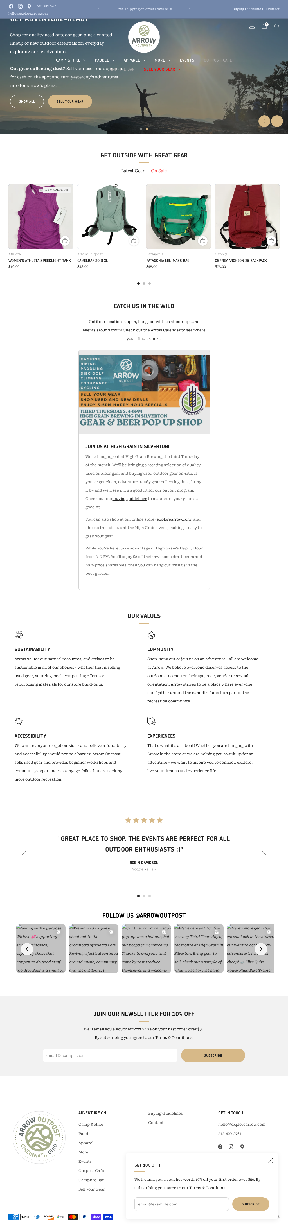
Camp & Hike (68, 60)
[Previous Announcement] (98, 9)
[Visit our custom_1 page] (29, 6)
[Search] (277, 26)
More (160, 60)
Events (187, 60)
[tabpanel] (144, 234)
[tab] (138, 283)
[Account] (252, 26)
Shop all (27, 101)
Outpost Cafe (218, 60)
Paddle (102, 60)
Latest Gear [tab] (133, 170)
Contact (273, 9)
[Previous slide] (264, 121)
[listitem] (144, 9)
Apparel (132, 60)
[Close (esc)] (270, 1160)
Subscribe (251, 1204)
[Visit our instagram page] (20, 6)
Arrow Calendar (166, 330)
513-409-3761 (47, 6)
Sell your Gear (159, 69)
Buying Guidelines (248, 9)
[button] (141, 129)
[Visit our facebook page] (11, 6)
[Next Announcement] (189, 9)
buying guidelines (129, 499)
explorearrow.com (174, 519)
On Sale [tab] (159, 170)
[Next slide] (277, 121)
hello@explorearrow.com (28, 13)
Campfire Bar (121, 69)
